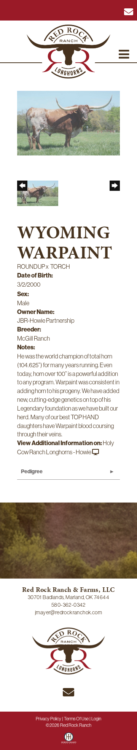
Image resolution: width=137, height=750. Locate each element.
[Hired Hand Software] (68, 741)
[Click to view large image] (68, 122)
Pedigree (32, 471)
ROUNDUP (31, 266)
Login (96, 718)
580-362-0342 (68, 605)
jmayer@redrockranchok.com (68, 612)
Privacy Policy (48, 718)
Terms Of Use (76, 718)
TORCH (60, 266)
